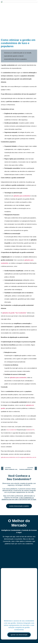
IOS (33, 429)
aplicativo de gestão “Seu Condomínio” (14, 313)
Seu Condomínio (11, 429)
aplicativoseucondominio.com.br (10, 457)
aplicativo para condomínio (21, 196)
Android (28, 429)
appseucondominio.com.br (28, 457)
